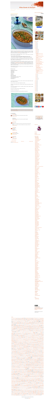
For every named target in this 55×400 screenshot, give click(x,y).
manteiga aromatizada (31, 359)
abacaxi (20, 318)
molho (31, 363)
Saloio (17, 383)
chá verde (26, 333)
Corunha (14, 337)
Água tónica (20, 320)
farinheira (43, 347)
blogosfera (14, 328)
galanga (31, 351)
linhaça (13, 358)
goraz (43, 352)
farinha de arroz (41, 346)
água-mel (22, 320)
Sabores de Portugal (18, 382)
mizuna (23, 363)
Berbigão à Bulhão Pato (38, 58)
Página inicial (22, 141)
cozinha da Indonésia (30, 338)
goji (41, 352)
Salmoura (15, 383)
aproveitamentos (28, 323)
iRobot (30, 355)
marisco (38, 360)
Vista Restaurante (17, 394)
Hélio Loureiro (32, 353)
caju (18, 330)
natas (36, 365)
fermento (42, 348)
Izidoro (42, 355)
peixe (14, 371)
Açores (16, 319)
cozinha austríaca (13, 338)
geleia (20, 352)
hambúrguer (18, 353)
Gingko (37, 352)
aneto (12, 323)
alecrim (43, 320)
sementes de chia (16, 385)
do (19, 62)
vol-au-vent (32, 394)
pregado (18, 376)
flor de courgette (25, 350)
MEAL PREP (15, 9)
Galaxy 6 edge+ (34, 351)
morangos (20, 364)
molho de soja (42, 363)
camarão (30, 330)
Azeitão (42, 324)
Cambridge (34, 330)
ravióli (21, 379)
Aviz (35, 324)
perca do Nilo (17, 372)
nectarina (39, 365)
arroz (13, 324)
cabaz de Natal (20, 329)
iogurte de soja (23, 355)
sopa (29, 387)
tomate (14, 110)
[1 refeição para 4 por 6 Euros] (39, 128)
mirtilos (13, 363)
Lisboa (17, 358)
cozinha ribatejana (17, 340)
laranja (13, 356)
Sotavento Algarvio (36, 387)
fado (22, 346)
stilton (42, 387)
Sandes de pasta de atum (38, 68)
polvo (17, 375)
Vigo (14, 392)
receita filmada (41, 379)
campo (42, 330)
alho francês (42, 321)
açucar (25, 319)
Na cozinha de (21, 365)
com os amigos (36, 335)
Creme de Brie (41, 340)
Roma (39, 381)
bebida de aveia (42, 326)
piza (27, 374)
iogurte (20, 355)
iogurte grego (27, 355)
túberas (36, 390)
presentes (33, 376)
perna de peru (23, 372)
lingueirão (38, 357)
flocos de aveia (35, 349)
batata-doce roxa (19, 326)
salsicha (26, 383)
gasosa (13, 352)
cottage (19, 337)
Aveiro (29, 324)
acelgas (36, 318)
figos (14, 349)
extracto (17, 346)
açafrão (31, 318)
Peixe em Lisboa (18, 371)
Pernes (26, 372)
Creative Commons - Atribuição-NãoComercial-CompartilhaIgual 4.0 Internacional (39, 309)
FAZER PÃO (18, 9)
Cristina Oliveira (14, 132)
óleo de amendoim (26, 367)
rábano (41, 378)
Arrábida (38, 323)
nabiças (24, 365)
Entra (25, 344)
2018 (35, 80)
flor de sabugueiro (32, 350)
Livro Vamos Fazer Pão (34, 358)
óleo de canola (30, 367)
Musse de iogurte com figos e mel (39, 64)
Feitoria (34, 348)
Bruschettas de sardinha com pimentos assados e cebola (39, 63)
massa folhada (15, 361)
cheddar (34, 333)
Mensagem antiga (31, 141)
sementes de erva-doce (32, 385)
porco (27, 375)
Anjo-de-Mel (13, 114)
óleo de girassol (38, 367)
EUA (11, 346)
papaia (28, 369)
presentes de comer (37, 376)
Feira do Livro (27, 348)
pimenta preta (15, 373)
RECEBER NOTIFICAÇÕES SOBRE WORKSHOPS (36, 9)
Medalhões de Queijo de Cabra (41, 361)
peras (14, 372)
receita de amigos (33, 379)
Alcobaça (40, 320)
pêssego (39, 372)
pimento (12, 374)
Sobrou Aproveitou (16, 387)
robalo (35, 381)
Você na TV (27, 394)
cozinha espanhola (16, 339)
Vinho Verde (14, 394)
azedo (40, 324)
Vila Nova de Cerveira (21, 392)
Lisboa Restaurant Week (22, 358)
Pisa (22, 374)
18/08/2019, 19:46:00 (14, 130)
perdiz (20, 372)
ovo (26, 368)
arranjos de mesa (42, 323)
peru (27, 372)
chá (23, 333)
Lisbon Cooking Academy (28, 358)
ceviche (21, 333)
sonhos (27, 387)
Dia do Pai (31, 342)
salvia (28, 383)
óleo (18, 367)
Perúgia (30, 372)
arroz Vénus (17, 324)
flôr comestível (22, 350)
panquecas (22, 369)
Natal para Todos (32, 365)
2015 (35, 83)
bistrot (12, 328)
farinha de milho (21, 347)
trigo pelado (26, 390)
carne (13, 331)
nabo (26, 365)
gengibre (31, 352)
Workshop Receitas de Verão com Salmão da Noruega (39, 67)
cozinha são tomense (22, 340)
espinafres (12, 345)
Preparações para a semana (28, 376)
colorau (32, 335)
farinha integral (39, 347)
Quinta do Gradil (33, 378)
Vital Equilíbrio (23, 394)
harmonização (29, 353)
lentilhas (17, 357)
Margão (33, 360)
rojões (37, 381)
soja (19, 387)
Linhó (14, 358)
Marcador (30, 360)
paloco (17, 369)
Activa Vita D (21, 319)
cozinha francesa (20, 339)
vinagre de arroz (39, 392)
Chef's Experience (41, 333)
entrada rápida (32, 344)
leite (30, 356)
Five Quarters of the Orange (37, 134)
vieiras (13, 392)
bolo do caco (35, 328)
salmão (37, 382)
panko (20, 369)
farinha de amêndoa (37, 346)
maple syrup (15, 360)
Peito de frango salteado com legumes (40, 56)
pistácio (25, 374)
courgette (22, 337)
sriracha (40, 387)
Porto (40, 375)
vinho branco (16, 110)
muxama (15, 365)
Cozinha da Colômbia (25, 338)
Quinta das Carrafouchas (25, 378)
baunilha (30, 326)
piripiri (20, 374)
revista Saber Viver (19, 381)
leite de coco (42, 356)
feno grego (40, 348)
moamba (25, 363)
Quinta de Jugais (29, 378)
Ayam (37, 324)
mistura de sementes (17, 363)
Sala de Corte (25, 382)
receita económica (37, 379)
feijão (17, 348)
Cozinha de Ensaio (34, 338)
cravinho (34, 340)
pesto (42, 372)
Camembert (37, 330)
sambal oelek (33, 383)
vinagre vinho (16, 393)
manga (15, 359)
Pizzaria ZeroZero (35, 374)
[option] (39, 22)
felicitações (36, 348)
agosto (36, 52)
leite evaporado (14, 357)
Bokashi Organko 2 (21, 328)
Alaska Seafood (31, 320)
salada (28, 382)
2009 (35, 88)
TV (40, 390)
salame (32, 382)
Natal (29, 365)
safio (21, 382)
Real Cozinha (24, 379)
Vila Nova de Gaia (30, 392)
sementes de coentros (21, 385)
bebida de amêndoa (38, 326)
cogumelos (22, 335)
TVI (42, 390)
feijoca (24, 348)
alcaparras (37, 320)
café (43, 329)
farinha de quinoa (25, 347)
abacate (17, 318)
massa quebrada (20, 361)
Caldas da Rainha (24, 330)
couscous (26, 337)
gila (34, 352)
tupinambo (39, 390)
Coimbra (25, 335)
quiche (12, 378)
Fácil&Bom (20, 346)
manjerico (23, 359)
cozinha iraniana (35, 339)
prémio (20, 376)
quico (14, 378)
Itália (36, 355)
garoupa (43, 351)
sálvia (30, 383)
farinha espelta (35, 347)
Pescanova (36, 372)
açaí (33, 318)
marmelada (41, 360)
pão (25, 369)
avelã (31, 324)
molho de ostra (34, 363)
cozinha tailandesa (26, 340)
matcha (30, 361)
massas (27, 361)
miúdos (20, 363)
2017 (35, 81)
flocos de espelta (14, 350)
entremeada (40, 344)
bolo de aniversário (31, 328)
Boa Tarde (18, 328)
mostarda (27, 364)
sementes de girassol (41, 385)
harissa (26, 353)
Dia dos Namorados (35, 342)
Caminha (40, 330)
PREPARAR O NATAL (28, 9)
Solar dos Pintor (22, 387)
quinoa (16, 378)
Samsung (37, 383)
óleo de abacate (21, 367)
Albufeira (34, 320)
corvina (17, 337)
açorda (13, 319)
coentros (15, 335)
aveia (27, 324)
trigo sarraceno (29, 390)
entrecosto (36, 344)
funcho (27, 351)
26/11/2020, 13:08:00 (14, 138)
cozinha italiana (39, 339)
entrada (28, 344)
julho (36, 74)
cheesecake (37, 333)
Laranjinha (13, 127)
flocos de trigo (18, 350)
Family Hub (24, 346)
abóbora (23, 318)
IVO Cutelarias (39, 355)
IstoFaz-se (33, 355)
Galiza (37, 351)
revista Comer (39, 380)
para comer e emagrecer (41, 369)
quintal (36, 378)
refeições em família (23, 380)
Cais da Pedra (16, 330)
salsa (13, 110)
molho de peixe (38, 363)
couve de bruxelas (36, 337)
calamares (21, 330)
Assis (22, 324)
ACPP (18, 319)
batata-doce (15, 326)
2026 (35, 42)
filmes (16, 349)
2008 (35, 89)
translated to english (17, 390)
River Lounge (33, 381)
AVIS (33, 324)
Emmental (21, 344)
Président (41, 376)
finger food (19, 349)
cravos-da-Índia (38, 340)
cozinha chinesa (20, 338)
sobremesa (36, 386)
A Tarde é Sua (13, 318)
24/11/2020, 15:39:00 (14, 134)
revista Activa (35, 380)
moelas (27, 363)
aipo (27, 320)
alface (18, 321)
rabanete (38, 378)
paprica (31, 369)
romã (42, 381)
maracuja (25, 360)
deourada (12, 342)
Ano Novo (21, 323)
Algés (32, 321)
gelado (15, 352)
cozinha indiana (31, 339)
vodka (29, 394)
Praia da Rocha (15, 376)
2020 (35, 47)
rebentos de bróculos (28, 379)
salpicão (20, 383)
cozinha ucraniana (31, 340)
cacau (28, 329)
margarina (35, 360)
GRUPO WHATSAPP (13, 10)
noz (12, 366)
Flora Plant (38, 350)
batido (27, 326)
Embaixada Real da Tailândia (16, 344)
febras (15, 348)
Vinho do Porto (34, 393)
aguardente (25, 320)
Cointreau (28, 335)
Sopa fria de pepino (38, 60)
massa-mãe (24, 361)
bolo (27, 328)
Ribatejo (25, 381)
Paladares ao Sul (14, 369)
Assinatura (20, 324)
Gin (35, 352)
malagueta (12, 359)
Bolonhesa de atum (38, 65)
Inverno (18, 355)
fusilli (29, 351)
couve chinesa (32, 337)
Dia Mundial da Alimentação (40, 342)
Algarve (26, 321)
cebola (34, 332)
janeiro (36, 79)
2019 (35, 48)
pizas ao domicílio (31, 374)
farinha (27, 346)
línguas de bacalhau (34, 357)
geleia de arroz (23, 352)
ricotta (27, 381)
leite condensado (34, 356)
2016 (35, 82)
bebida (34, 326)
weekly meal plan (38, 394)
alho (37, 321)
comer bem (40, 335)
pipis (18, 374)
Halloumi (15, 353)
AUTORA (12, 9)
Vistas (20, 394)
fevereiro (37, 78)
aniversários (18, 323)
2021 (35, 46)
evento (14, 346)
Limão (29, 357)
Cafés (13, 330)
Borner (43, 328)
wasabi (34, 394)
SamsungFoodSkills (41, 383)
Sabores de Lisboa (13, 382)
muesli (13, 365)
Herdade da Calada (39, 353)
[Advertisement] (22, 150)
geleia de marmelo (27, 352)
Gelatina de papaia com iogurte (39, 59)
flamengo (30, 349)
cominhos (43, 335)
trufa (31, 390)
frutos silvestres (21, 351)
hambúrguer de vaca (22, 353)
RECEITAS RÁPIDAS (23, 9)
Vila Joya (17, 392)
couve (28, 337)
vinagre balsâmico (35, 392)
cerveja (18, 333)
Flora (35, 350)
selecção (16, 384)
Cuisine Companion (39, 341)
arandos (32, 323)
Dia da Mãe (25, 342)
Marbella (28, 360)
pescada (33, 372)
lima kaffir (26, 357)
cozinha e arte (38, 338)
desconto (18, 342)
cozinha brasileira (17, 338)
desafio (15, 342)
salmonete (12, 383)
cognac (19, 335)
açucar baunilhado (35, 319)
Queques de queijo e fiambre (39, 61)
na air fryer (18, 365)
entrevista (43, 344)
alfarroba (20, 321)
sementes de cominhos (26, 385)
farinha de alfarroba (32, 346)
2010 (35, 87)
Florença (40, 350)
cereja (16, 333)
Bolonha (38, 328)
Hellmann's (35, 353)
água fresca (17, 320)
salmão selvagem (41, 382)
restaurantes (31, 380)
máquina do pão (18, 360)
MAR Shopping (22, 360)
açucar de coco (39, 319)
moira (29, 363)
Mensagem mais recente (13, 141)
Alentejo (13, 321)
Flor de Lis (29, 350)
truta (33, 390)
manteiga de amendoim (36, 359)
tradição (13, 390)
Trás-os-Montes (22, 390)
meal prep (36, 361)
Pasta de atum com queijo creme (39, 69)
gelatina (18, 352)
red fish (19, 380)
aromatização (35, 323)
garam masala (40, 351)
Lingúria (43, 357)
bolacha (25, 328)
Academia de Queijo (28, 318)
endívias (23, 344)
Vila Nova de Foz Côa (25, 392)
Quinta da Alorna (20, 378)
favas (13, 348)
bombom (41, 328)
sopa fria (32, 387)
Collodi (30, 335)
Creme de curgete (37, 66)
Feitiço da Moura (30, 348)
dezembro (37, 49)
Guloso (13, 353)
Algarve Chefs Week (29, 321)
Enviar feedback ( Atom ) (15, 142)
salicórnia (34, 382)
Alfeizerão (23, 321)
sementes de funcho (36, 385)
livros (37, 358)
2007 (35, 90)
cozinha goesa (24, 339)
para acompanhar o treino (35, 369)
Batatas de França (24, 326)
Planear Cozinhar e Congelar (40, 374)
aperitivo (24, 323)
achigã (38, 318)
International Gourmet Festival (14, 355)
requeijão (27, 380)
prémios (23, 376)
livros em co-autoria (42, 358)
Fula (24, 351)
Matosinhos (33, 361)
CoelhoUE (12, 335)
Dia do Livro (28, 342)
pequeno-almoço (36, 371)
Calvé (27, 330)
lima (23, 357)
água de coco (13, 320)
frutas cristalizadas (14, 351)
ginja (39, 352)
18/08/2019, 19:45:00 (14, 125)
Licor (19, 357)
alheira (35, 321)
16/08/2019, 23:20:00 (14, 116)
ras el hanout (19, 379)
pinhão (16, 374)
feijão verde (21, 348)
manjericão (19, 359)
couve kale (40, 337)
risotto (29, 381)
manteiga (26, 359)
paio (11, 369)
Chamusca (32, 333)
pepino (32, 371)
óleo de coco (33, 367)
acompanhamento (42, 318)
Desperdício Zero (21, 342)
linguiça (40, 357)
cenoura (12, 333)
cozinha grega (28, 339)
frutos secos (18, 351)
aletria (15, 321)
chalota (28, 333)
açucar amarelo (29, 319)
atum (24, 324)
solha (24, 387)
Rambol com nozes (15, 379)
